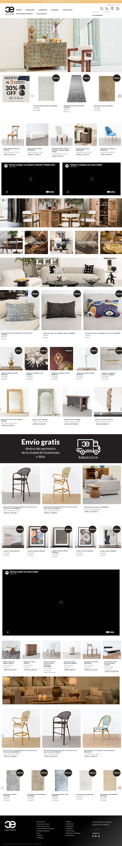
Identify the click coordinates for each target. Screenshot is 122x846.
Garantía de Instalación (43, 831)
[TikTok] (99, 836)
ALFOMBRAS (55, 10)
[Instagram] (96, 836)
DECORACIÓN (30, 10)
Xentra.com (38, 844)
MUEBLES (19, 10)
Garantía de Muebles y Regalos (45, 828)
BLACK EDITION (41, 14)
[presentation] (32, 96)
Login (117, 5)
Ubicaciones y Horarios (43, 824)
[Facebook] (92, 836)
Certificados (107, 12)
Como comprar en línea (43, 826)
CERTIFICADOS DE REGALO (24, 14)
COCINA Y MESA (67, 10)
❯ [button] (112, 43)
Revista (39, 833)
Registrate (112, 5)
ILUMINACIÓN (42, 10)
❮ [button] (10, 43)
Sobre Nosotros (41, 822)
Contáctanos (40, 838)
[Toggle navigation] (101, 8)
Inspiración (95, 12)
